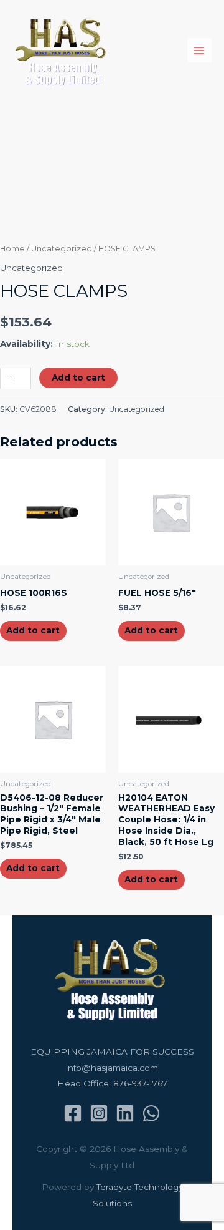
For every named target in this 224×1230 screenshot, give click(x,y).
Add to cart (78, 378)
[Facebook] (72, 1113)
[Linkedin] (125, 1113)
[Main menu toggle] (199, 50)
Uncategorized (61, 248)
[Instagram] (99, 1113)
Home (12, 248)
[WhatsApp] (151, 1113)
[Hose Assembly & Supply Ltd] (62, 50)
